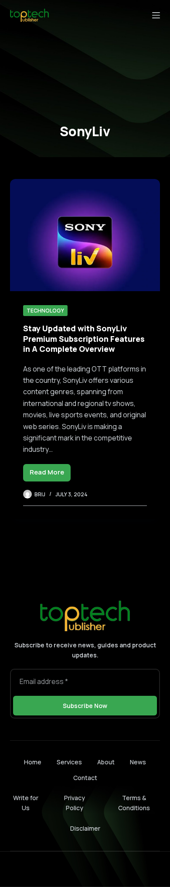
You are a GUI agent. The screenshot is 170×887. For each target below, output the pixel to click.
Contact (85, 778)
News (138, 762)
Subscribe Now (85, 705)
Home (32, 762)
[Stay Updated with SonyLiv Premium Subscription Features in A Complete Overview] (85, 235)
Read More (50, 474)
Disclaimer (85, 828)
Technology (45, 310)
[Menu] (156, 15)
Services (69, 762)
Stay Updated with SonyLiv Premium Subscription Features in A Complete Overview (84, 338)
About (106, 762)
